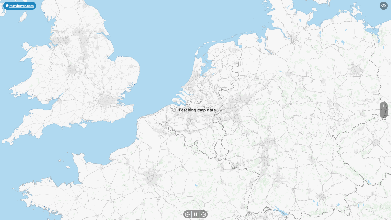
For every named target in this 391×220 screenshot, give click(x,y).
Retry (221, 110)
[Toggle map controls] (384, 6)
